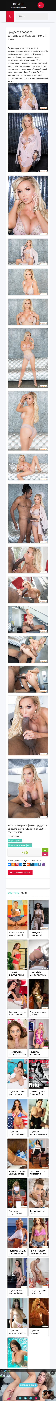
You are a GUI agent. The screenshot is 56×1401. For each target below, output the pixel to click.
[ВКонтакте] (9, 864)
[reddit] (28, 864)
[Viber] (43, 864)
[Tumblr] (39, 864)
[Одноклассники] (13, 864)
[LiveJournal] (32, 864)
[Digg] (24, 864)
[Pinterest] (16, 864)
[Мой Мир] (20, 864)
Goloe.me (21, 5)
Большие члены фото (19, 845)
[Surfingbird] (36, 864)
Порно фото (14, 840)
